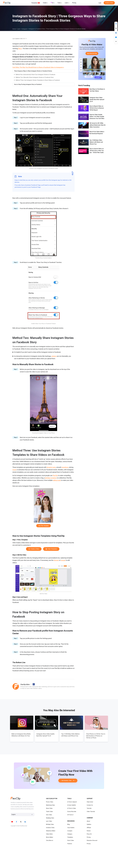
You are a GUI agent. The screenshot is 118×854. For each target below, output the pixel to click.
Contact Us (90, 805)
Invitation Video (50, 827)
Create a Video (109, 2)
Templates (34, 3)
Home (14, 29)
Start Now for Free (92, 53)
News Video (49, 808)
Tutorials (89, 808)
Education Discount (92, 840)
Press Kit (89, 834)
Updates (89, 824)
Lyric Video (49, 821)
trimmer (56, 560)
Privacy (89, 843)
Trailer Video (49, 811)
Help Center (90, 802)
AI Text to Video (71, 808)
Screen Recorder (71, 811)
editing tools (57, 480)
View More (49, 840)
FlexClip (55, 475)
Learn (66, 3)
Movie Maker (49, 837)
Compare (69, 831)
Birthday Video (50, 824)
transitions (65, 467)
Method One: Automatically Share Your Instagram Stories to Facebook (35, 74)
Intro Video (49, 814)
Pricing (74, 3)
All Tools (69, 814)
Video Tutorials (91, 811)
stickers (54, 356)
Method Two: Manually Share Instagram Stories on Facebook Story (35, 77)
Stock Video (70, 840)
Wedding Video (50, 818)
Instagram (24, 29)
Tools (59, 3)
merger (63, 560)
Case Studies (70, 827)
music (14, 470)
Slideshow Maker (50, 831)
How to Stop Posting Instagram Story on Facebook (28, 84)
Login (99, 2)
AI (52, 3)
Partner (89, 831)
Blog (68, 824)
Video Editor (49, 834)
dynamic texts (51, 467)
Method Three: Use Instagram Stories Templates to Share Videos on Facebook (38, 80)
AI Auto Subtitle (71, 805)
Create (45, 3)
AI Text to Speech (72, 802)
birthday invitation (50, 478)
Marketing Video (50, 805)
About (88, 821)
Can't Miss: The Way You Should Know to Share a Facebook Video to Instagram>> (38, 67)
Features (69, 843)
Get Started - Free (67, 780)
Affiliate (89, 827)
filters (20, 48)
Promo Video (49, 802)
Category (69, 834)
